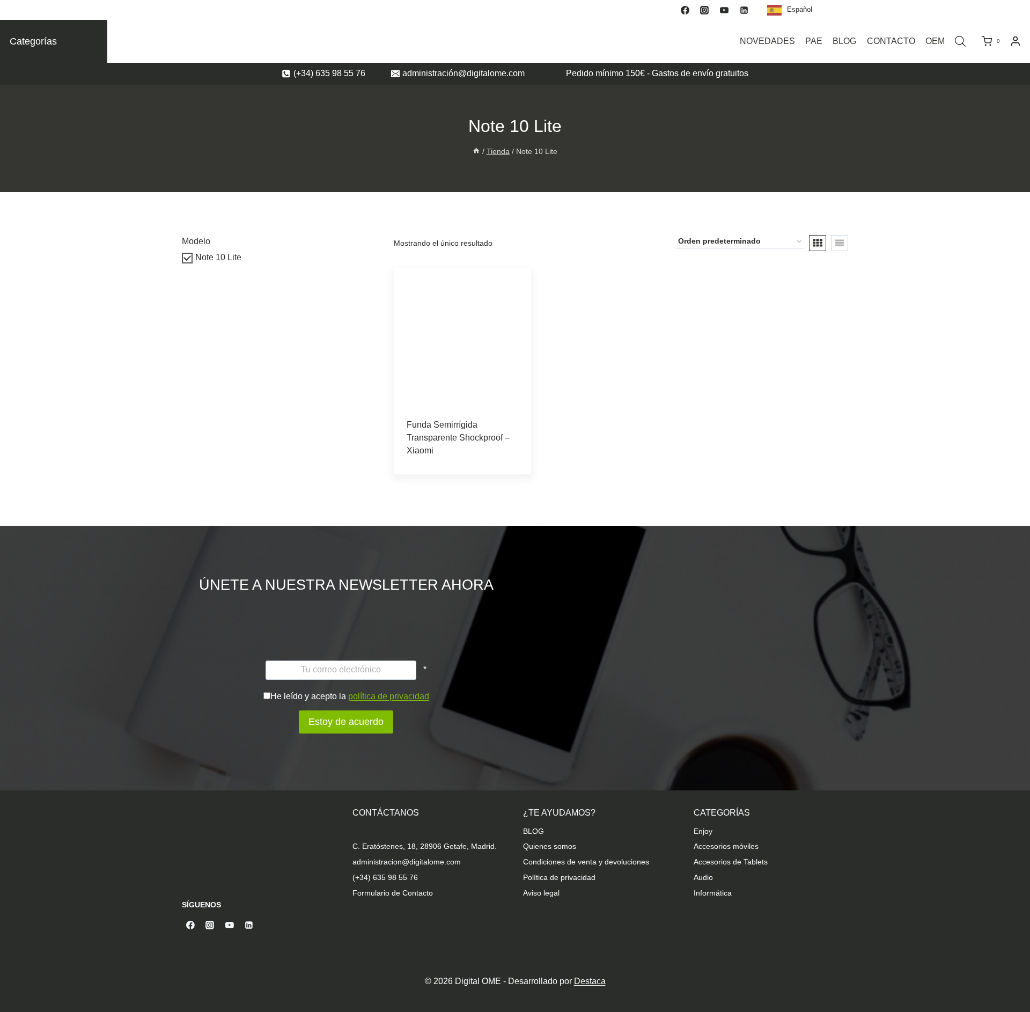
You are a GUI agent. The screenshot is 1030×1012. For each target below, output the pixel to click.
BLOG (844, 41)
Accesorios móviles (726, 846)
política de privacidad (388, 696)
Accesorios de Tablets (731, 861)
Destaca (590, 981)
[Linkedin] (744, 10)
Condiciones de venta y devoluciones (586, 861)
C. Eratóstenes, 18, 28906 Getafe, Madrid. (424, 846)
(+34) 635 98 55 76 (385, 877)
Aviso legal (541, 893)
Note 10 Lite (218, 257)
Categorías (33, 41)
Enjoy (703, 831)
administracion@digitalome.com (406, 861)
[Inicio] (476, 151)
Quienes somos (549, 846)
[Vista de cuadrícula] (817, 243)
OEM (935, 41)
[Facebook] (685, 10)
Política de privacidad (559, 877)
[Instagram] (704, 10)
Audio (703, 877)
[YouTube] (724, 10)
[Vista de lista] (839, 243)
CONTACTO (891, 41)
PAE (813, 41)
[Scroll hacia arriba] (1020, 959)
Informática (713, 893)
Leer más (462, 446)
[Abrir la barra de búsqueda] (960, 41)
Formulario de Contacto (392, 893)
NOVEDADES (767, 41)
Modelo (196, 241)
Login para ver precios (445, 471)
